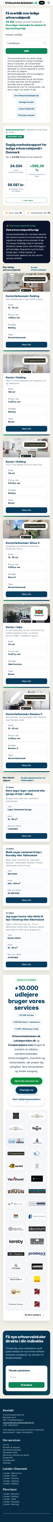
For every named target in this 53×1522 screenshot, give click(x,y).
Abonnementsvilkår (12, 1450)
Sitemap (7, 1463)
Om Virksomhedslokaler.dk (26, 95)
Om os (6, 1444)
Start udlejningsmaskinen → (26, 1100)
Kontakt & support (11, 1447)
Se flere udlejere (34, 1315)
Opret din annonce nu (26, 1081)
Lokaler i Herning (11, 1504)
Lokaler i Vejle (9, 1499)
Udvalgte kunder (26, 102)
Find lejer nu (26, 1090)
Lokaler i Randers (11, 1494)
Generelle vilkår (10, 1452)
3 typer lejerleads (26, 109)
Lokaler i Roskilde (11, 1501)
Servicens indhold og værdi (16, 1455)
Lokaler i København (12, 1473)
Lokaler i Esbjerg (11, 1483)
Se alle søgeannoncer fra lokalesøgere (33, 779)
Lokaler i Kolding (10, 1496)
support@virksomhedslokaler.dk (18, 1422)
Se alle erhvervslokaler (38, 268)
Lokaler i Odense (11, 1478)
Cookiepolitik (9, 1460)
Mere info (26, 344)
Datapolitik (8, 1457)
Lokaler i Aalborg (11, 1481)
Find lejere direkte (26, 115)
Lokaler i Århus (10, 1475)
